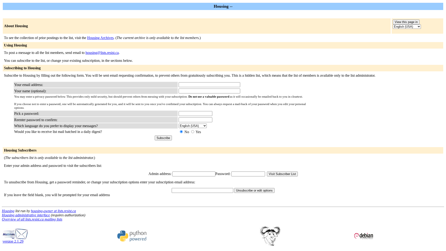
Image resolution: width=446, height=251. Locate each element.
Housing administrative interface (26, 215)
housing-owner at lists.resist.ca (53, 211)
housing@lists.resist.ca (102, 53)
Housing (8, 211)
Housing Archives (100, 38)
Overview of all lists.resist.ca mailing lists (32, 219)
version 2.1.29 (13, 241)
